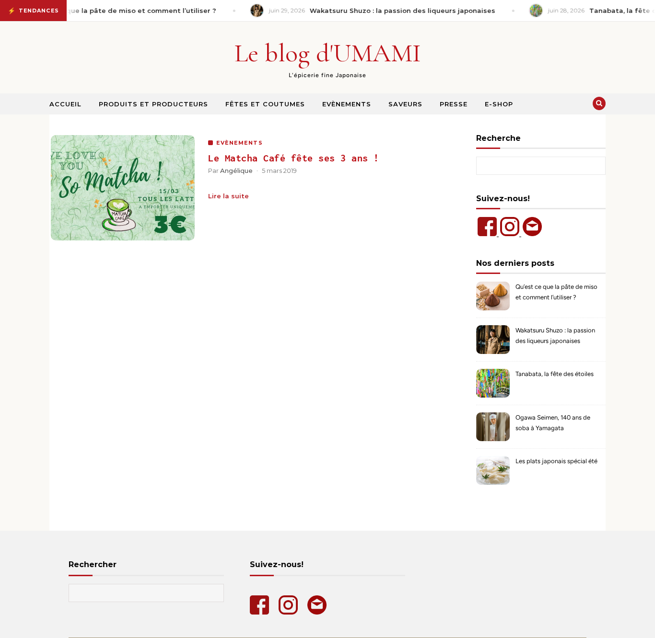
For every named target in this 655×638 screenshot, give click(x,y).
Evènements (346, 104)
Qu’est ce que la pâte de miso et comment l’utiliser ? (556, 292)
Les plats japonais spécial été (556, 461)
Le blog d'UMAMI (327, 52)
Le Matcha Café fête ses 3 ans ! (293, 157)
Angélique (236, 170)
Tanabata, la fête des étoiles (554, 373)
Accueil (65, 104)
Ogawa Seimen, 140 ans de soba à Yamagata (552, 423)
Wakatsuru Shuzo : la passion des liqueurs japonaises (555, 335)
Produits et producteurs (153, 104)
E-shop (499, 104)
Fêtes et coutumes (265, 104)
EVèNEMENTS (239, 142)
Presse (454, 104)
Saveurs (405, 104)
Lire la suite (228, 196)
